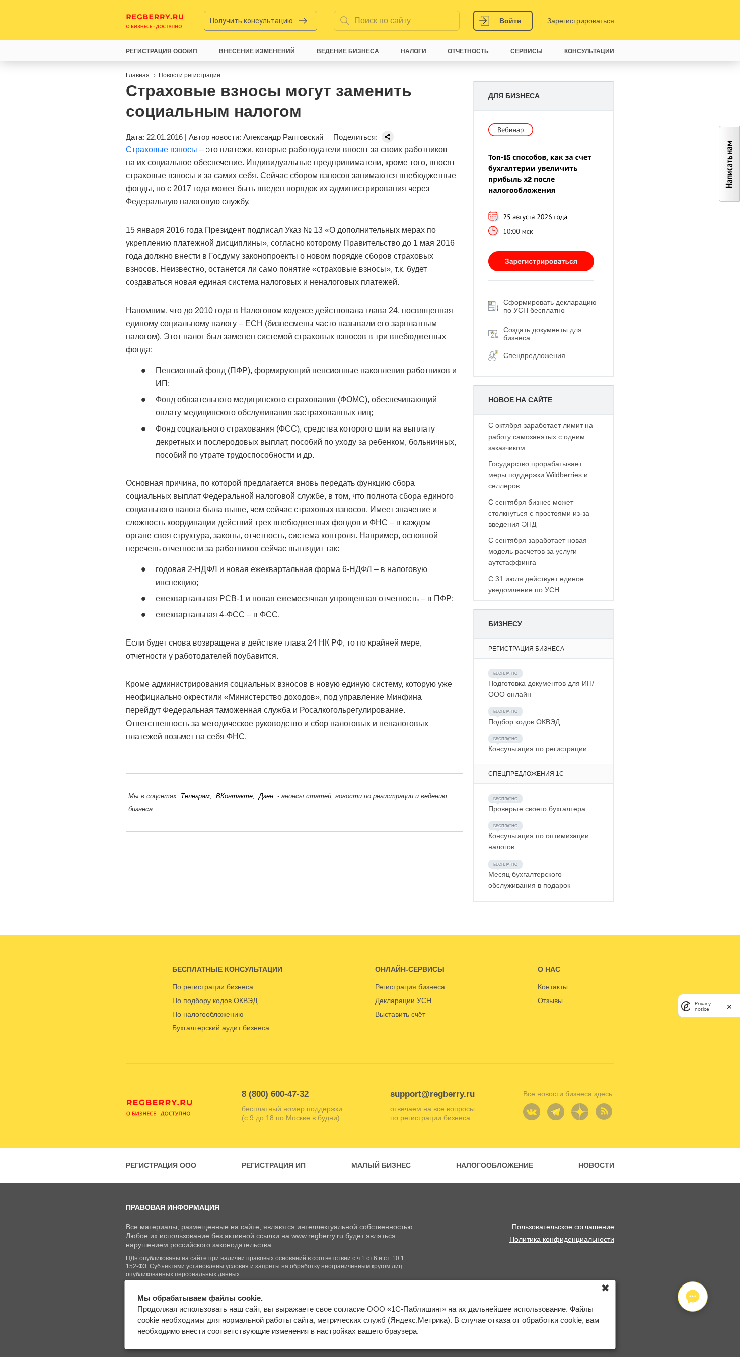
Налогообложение (494, 1165)
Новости (596, 1165)
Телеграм (195, 796)
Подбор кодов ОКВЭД (524, 722)
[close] (729, 1005)
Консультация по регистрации (537, 749)
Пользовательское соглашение (563, 1227)
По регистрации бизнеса (212, 987)
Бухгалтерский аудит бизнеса (220, 1028)
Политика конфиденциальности (561, 1239)
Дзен (266, 796)
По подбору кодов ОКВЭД (214, 1000)
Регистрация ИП (274, 1165)
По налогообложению (208, 1014)
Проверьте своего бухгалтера (536, 809)
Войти (510, 21)
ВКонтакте (234, 796)
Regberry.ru (155, 21)
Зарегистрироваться (580, 21)
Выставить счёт (400, 1014)
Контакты (553, 987)
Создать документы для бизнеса (542, 334)
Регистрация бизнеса (410, 987)
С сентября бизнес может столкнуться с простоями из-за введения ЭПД (538, 513)
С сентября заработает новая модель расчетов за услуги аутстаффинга (537, 551)
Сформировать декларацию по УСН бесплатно (550, 306)
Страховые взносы (161, 149)
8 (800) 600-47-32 (275, 1094)
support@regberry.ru (432, 1094)
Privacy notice (703, 1006)
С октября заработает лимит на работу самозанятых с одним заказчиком (540, 436)
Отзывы (550, 1000)
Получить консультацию (251, 21)
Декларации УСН (403, 1000)
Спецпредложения (534, 355)
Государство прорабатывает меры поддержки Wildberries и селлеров (538, 475)
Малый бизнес (381, 1165)
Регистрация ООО (161, 1165)
